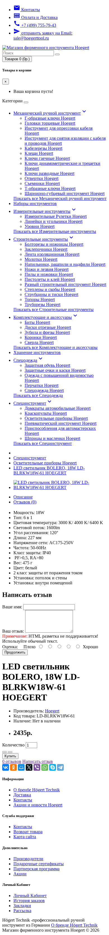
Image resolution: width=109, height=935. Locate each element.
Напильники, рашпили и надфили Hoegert (65, 264)
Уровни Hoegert (39, 226)
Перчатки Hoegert (41, 385)
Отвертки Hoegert (41, 178)
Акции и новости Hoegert (37, 805)
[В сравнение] (10, 752)
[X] (29, 767)
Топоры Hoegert (40, 299)
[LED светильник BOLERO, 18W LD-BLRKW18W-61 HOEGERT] (60, 487)
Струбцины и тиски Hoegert (51, 294)
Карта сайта (24, 836)
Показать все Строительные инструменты (53, 309)
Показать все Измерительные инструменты (54, 231)
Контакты (22, 799)
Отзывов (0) (24, 502)
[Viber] (37, 767)
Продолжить (14, 652)
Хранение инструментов (37, 352)
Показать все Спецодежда (38, 395)
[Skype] (52, 767)
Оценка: (10, 646)
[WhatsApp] (44, 767)
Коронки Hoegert (41, 337)
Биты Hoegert (37, 322)
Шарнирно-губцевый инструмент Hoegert (65, 193)
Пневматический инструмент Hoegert (60, 423)
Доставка (22, 794)
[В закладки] (4, 752)
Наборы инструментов (35, 203)
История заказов (29, 900)
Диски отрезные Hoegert (48, 327)
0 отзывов (11, 761)
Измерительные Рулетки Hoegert (56, 216)
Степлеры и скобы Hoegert (50, 289)
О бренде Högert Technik (74, 925)
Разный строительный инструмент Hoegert (65, 284)
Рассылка (22, 910)
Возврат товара (27, 831)
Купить (10, 756)
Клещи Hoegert (39, 153)
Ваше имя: (12, 606)
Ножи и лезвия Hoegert (46, 269)
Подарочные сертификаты (38, 863)
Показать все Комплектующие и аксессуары (55, 347)
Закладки (22, 905)
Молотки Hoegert (41, 259)
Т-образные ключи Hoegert (50, 188)
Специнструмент (33, 403)
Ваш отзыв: (13, 631)
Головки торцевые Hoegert (50, 123)
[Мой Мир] (21, 767)
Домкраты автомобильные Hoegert (58, 408)
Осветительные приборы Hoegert (56, 418)
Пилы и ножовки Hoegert (49, 274)
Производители (28, 858)
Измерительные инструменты (45, 211)
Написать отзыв (37, 761)
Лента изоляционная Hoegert (52, 254)
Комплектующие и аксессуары (46, 317)
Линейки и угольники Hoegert (53, 221)
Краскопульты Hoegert (46, 413)
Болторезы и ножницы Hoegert (54, 244)
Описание (23, 497)
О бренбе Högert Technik (36, 789)
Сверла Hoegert (39, 342)
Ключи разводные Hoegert (49, 173)
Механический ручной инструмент (50, 113)
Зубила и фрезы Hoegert (47, 332)
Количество (13, 745)
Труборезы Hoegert (42, 304)
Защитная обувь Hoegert (47, 365)
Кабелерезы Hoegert (43, 148)
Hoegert (52, 711)
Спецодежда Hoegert (44, 390)
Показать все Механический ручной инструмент (59, 198)
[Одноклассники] (13, 767)
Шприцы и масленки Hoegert (52, 438)
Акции (20, 873)
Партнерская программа (36, 868)
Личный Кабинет (30, 895)
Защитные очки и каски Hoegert (55, 370)
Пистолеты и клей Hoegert (50, 279)
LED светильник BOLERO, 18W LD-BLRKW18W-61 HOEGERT (49, 470)
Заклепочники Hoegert (46, 249)
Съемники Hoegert (42, 183)
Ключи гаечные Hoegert (47, 158)
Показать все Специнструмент (42, 443)
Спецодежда (28, 360)
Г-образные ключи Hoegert (50, 118)
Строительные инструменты (44, 239)
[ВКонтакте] (5, 767)
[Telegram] (60, 767)
